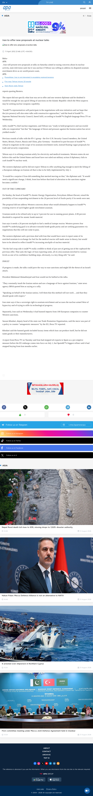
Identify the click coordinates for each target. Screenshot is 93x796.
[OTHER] (89, 8)
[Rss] (58, 763)
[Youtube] (46, 763)
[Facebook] (35, 763)
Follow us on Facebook (14, 448)
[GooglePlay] (39, 779)
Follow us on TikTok (13, 441)
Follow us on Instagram (14, 433)
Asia (89, 16)
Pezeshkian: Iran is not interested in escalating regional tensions (29, 77)
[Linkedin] (54, 763)
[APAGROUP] (46, 773)
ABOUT (46, 748)
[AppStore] (54, 779)
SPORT (83, 8)
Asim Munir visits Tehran (14, 86)
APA (4, 61)
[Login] (90, 2)
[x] (42, 763)
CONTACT (46, 751)
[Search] (84, 2)
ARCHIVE (46, 755)
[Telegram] (50, 763)
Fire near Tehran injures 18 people (18, 81)
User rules (40, 789)
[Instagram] (38, 763)
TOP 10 (47, 758)
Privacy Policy (51, 789)
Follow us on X (11, 455)
